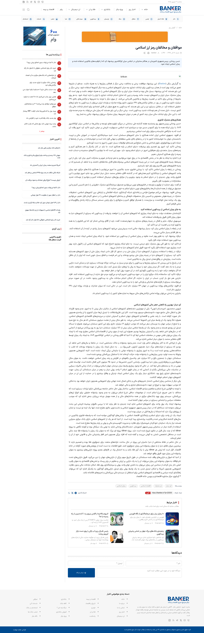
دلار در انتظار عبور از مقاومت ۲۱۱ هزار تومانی (45, 195)
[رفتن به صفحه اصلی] (170, 9)
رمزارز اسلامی (121, 486)
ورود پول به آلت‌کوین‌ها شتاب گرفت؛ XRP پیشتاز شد (39, 112)
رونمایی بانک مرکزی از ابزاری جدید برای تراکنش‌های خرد (43, 83)
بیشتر (42, 131)
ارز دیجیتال (75, 9)
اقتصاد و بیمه (48, 9)
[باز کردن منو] (23, 9)
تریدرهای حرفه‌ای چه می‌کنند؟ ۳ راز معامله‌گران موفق (40, 105)
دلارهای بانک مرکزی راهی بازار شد (49, 148)
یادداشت (92, 616)
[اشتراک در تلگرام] (75, 493)
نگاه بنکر (34, 616)
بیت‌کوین (133, 486)
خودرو (93, 608)
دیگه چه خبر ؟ (61, 608)
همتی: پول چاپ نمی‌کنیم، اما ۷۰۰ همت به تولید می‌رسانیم (39, 98)
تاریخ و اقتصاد (91, 603)
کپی (148, 493)
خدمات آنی (33, 603)
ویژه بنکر (119, 9)
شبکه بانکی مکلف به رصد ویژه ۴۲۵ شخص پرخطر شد (42, 172)
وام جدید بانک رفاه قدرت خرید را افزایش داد (41, 118)
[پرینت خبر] (148, 53)
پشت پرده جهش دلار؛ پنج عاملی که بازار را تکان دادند (40, 125)
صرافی (35, 599)
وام (61, 9)
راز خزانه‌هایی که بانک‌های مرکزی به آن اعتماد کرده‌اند (41, 76)
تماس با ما (121, 608)
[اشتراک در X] (72, 493)
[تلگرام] (31, 1)
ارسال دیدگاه (80, 573)
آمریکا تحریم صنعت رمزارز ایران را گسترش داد (45, 165)
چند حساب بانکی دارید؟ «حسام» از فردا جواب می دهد (39, 90)
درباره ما (122, 603)
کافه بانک (63, 603)
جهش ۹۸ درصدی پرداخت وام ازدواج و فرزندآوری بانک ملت (42, 156)
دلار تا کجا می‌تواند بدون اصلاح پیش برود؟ (41, 62)
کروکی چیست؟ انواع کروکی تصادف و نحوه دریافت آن (42, 180)
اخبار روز (132, 9)
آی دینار (168, 486)
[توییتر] (35, 1)
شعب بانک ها (32, 612)
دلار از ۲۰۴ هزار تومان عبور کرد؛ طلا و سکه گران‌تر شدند (42, 202)
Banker (162, 83)
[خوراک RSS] (27, 1)
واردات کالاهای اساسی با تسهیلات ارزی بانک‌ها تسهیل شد (42, 211)
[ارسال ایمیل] (38, 1)
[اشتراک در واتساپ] (69, 493)
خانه (146, 9)
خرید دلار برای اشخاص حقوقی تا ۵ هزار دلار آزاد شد (40, 69)
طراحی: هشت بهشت (19, 630)
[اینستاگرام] (23, 1)
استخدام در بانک (31, 608)
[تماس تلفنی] (42, 1)
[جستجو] (28, 9)
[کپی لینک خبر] (144, 53)
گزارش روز (172, 27)
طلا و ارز (92, 9)
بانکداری (107, 9)
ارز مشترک (158, 486)
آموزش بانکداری (61, 612)
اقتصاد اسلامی (146, 486)
